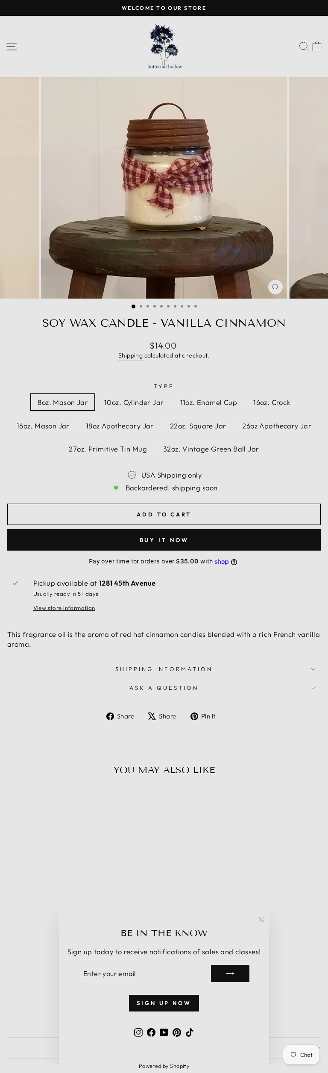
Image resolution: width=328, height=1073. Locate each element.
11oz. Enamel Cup (208, 402)
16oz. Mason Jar (43, 425)
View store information (64, 607)
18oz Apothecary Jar (120, 425)
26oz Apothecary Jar (276, 425)
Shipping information (164, 668)
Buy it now (164, 539)
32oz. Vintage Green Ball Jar (211, 448)
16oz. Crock (271, 402)
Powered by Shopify (164, 1065)
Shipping (130, 355)
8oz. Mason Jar (63, 402)
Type (164, 386)
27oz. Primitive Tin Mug (108, 448)
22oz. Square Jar (198, 425)
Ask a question (164, 687)
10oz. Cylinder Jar (134, 402)
